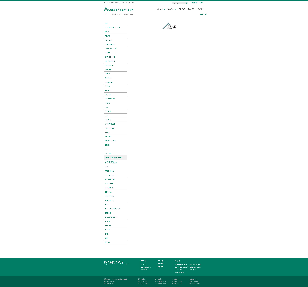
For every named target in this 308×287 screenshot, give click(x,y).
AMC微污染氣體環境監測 (181, 267)
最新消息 (201, 9)
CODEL (107, 53)
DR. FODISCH (110, 61)
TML (106, 234)
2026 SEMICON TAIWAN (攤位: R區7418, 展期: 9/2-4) (119, 3)
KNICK (107, 103)
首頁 (106, 14)
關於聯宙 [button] (160, 9)
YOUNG (107, 242)
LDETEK (108, 111)
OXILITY (108, 153)
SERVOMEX (109, 200)
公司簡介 (143, 265)
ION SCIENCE (110, 99)
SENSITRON (109, 196)
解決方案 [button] (171, 9)
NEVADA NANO (110, 141)
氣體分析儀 (193, 269)
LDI (106, 115)
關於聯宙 (143, 260)
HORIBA (108, 94)
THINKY (108, 225)
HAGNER (108, 90)
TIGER (107, 230)
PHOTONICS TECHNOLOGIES (111, 162)
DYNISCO (108, 78)
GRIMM (107, 86)
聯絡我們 (191, 9)
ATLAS (107, 36)
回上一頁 (204, 14)
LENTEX (108, 120)
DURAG (107, 73)
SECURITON (109, 188)
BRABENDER (109, 44)
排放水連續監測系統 (195, 265)
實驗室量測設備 (179, 272)
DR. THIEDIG (109, 65)
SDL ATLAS (109, 183)
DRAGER (108, 69)
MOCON (108, 136)
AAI (106, 23)
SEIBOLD (108, 192)
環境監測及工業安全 (195, 267)
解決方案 (177, 260)
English (201, 3)
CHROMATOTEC (111, 48)
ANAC (107, 32)
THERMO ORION (111, 217)
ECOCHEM (109, 82)
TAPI (107, 204)
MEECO (107, 132)
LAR (106, 107)
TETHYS (108, 213)
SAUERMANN (110, 179)
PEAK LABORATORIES (113, 157)
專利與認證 (144, 269)
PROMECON (109, 171)
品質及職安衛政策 (146, 267)
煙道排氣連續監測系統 (181, 265)
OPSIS (107, 145)
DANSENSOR (110, 57)
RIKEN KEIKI (109, 175)
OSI (106, 149)
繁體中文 (194, 3)
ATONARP (108, 40)
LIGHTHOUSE (110, 124)
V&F (106, 238)
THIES (107, 221)
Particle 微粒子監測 (180, 269)
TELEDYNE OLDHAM (112, 208)
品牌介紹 (181, 9)
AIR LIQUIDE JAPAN (112, 27)
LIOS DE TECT (110, 128)
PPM (106, 167)
